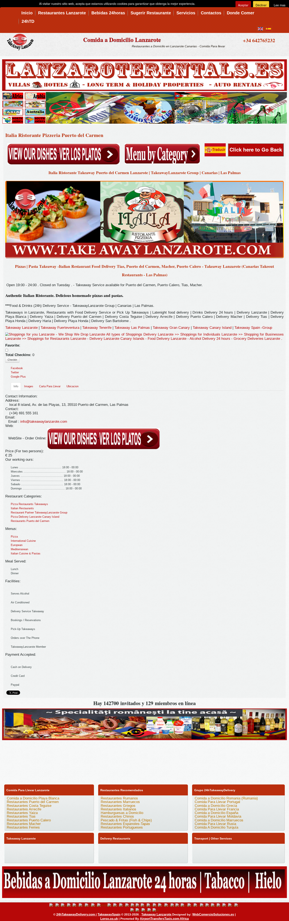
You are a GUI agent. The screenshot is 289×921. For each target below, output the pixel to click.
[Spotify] (41, 857)
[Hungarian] (161, 905)
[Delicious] (73, 848)
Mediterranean (19, 549)
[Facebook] (9, 848)
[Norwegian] (197, 905)
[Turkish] (150, 910)
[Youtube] (33, 848)
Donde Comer (240, 13)
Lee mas (279, 5)
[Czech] (116, 905)
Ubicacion (72, 386)
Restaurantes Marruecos (120, 802)
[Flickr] (49, 857)
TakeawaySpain (109, 914)
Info (16, 386)
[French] (138, 905)
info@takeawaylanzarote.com (43, 422)
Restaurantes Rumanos (119, 798)
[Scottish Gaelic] (231, 905)
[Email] (25, 857)
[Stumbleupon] (17, 857)
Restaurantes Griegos (118, 806)
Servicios (185, 13)
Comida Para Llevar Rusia (215, 824)
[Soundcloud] (41, 848)
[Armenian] (76, 905)
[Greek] (155, 905)
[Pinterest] (57, 848)
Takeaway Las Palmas (132, 328)
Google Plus (18, 376)
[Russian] (225, 905)
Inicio (27, 13)
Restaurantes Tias (21, 816)
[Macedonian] (184, 905)
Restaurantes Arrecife (24, 809)
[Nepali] (190, 905)
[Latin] (178, 905)
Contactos (211, 13)
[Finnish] (133, 905)
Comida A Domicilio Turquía (216, 827)
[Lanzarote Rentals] (144, 74)
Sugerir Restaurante (151, 13)
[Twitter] (17, 848)
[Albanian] (64, 905)
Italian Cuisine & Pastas (25, 553)
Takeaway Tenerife (97, 328)
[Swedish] (144, 910)
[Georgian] (144, 905)
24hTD (28, 21)
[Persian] (202, 905)
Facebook (17, 368)
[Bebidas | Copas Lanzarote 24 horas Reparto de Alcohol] (144, 881)
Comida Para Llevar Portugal (217, 802)
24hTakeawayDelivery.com (76, 914)
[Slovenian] (133, 910)
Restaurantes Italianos (118, 809)
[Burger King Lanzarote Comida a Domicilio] (144, 724)
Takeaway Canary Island (213, 328)
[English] (52, 905)
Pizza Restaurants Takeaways (29, 504)
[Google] (25, 848)
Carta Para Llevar (50, 386)
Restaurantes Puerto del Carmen (33, 802)
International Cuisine (23, 540)
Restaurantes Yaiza (22, 813)
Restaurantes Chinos (117, 816)
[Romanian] (219, 905)
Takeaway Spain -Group (253, 328)
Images (28, 386)
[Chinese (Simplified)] (102, 905)
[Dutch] (128, 905)
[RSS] (33, 857)
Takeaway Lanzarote (21, 328)
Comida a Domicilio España (216, 813)
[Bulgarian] (88, 905)
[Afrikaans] (58, 905)
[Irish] (167, 905)
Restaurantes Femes (23, 827)
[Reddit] (9, 857)
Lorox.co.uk (109, 918)
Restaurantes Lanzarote (62, 13)
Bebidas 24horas (108, 13)
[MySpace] (57, 857)
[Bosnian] (82, 905)
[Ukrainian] (156, 910)
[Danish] (122, 905)
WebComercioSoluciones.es (213, 914)
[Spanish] (139, 910)
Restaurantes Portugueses (122, 827)
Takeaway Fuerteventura (60, 328)
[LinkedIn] (65, 848)
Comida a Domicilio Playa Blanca (33, 798)
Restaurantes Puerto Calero (29, 820)
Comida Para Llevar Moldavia (218, 816)
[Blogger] (81, 848)
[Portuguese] (214, 905)
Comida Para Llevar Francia (217, 809)
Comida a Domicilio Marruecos (219, 820)
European (16, 545)
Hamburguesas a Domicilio (122, 813)
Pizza (14, 536)
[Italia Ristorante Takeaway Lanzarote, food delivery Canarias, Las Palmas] (144, 219)
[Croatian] (110, 905)
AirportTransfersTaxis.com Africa (164, 918)
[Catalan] (94, 905)
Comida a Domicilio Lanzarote (122, 39)
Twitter (15, 372)
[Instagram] (49, 848)
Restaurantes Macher (24, 824)
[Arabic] (70, 905)
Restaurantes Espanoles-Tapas (125, 824)
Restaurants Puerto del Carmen (30, 521)
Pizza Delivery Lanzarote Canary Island (35, 516)
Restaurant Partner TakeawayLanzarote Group (39, 512)
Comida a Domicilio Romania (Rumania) (226, 798)
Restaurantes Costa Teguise (29, 806)
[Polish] (208, 905)
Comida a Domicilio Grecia (216, 806)
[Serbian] (237, 905)
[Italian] (173, 905)
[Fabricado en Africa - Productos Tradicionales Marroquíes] (144, 107)
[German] (150, 905)
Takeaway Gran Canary (172, 328)
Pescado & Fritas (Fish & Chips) (126, 820)
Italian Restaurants (22, 508)
